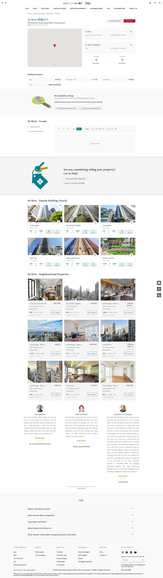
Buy (15, 552)
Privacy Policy (17, 570)
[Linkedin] (131, 552)
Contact (130, 21)
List (15, 561)
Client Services (20, 547)
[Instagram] (122, 552)
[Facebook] (126, 552)
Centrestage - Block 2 (110, 303)
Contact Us (103, 555)
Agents (38, 547)
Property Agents (62, 558)
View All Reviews (81, 488)
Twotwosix (70, 385)
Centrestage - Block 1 (110, 385)
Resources (82, 547)
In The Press (61, 565)
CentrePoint (107, 344)
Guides (80, 558)
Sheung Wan (50, 13)
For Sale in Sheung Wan (91, 108)
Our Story (60, 552)
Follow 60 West (115, 21)
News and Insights (84, 552)
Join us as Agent (40, 555)
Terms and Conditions (29, 570)
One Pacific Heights (73, 303)
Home (30, 13)
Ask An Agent (82, 555)
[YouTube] (135, 552)
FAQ (101, 552)
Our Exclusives (18, 558)
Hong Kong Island (38, 13)
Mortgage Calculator (85, 561)
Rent (15, 555)
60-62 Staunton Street (38, 303)
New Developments (20, 565)
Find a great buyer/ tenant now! (75, 179)
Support (103, 547)
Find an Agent (39, 552)
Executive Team (62, 555)
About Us (60, 547)
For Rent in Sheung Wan (67, 108)
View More (95, 63)
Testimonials (61, 561)
